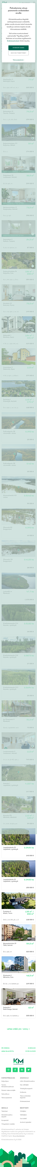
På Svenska (5, 1048)
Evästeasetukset (25, 1101)
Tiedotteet (4, 1111)
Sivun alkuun (30, 1051)
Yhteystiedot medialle (8, 1124)
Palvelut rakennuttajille (8, 1090)
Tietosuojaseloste (6, 1097)
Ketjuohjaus (5, 1081)
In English (32, 1048)
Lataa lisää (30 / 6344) (17, 1029)
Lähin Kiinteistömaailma (27, 1081)
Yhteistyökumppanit (26, 1088)
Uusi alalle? (23, 1118)
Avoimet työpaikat (25, 1122)
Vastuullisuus (5, 1094)
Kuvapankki (4, 1120)
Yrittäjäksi (23, 1111)
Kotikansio (23, 1092)
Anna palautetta (7, 1051)
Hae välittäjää (24, 1085)
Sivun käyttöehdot (19, 1136)
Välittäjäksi (23, 1115)
